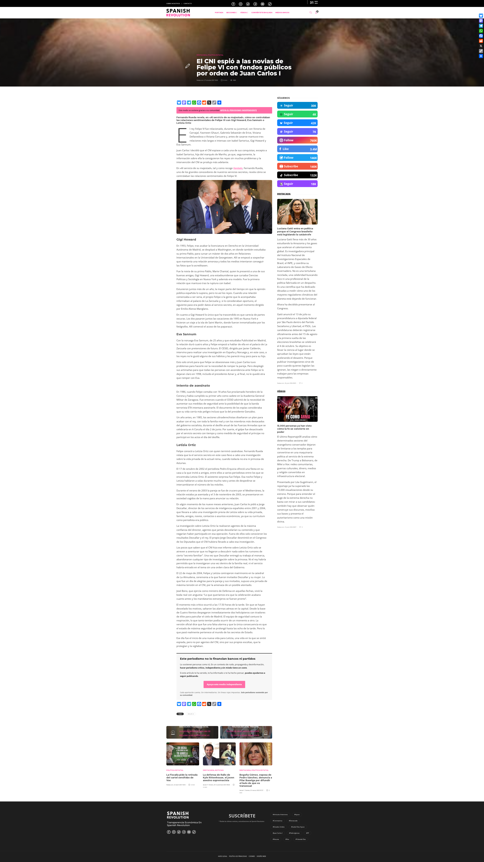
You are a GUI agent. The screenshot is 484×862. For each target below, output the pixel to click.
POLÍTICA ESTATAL (215, 55)
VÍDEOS (243, 12)
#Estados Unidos (279, 827)
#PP (307, 833)
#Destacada (293, 821)
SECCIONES (231, 12)
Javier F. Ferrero (208, 785)
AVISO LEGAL (222, 856)
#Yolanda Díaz (301, 839)
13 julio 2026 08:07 (290, 527)
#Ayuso (297, 814)
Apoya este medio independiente (224, 684)
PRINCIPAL (254, 727)
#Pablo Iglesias (294, 833)
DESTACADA (202, 55)
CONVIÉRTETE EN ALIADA (261, 12)
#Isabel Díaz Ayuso (298, 827)
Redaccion (200, 80)
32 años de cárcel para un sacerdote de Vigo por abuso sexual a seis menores (242, 735)
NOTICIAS (219, 770)
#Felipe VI (191, 714)
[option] (182, 763)
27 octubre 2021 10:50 (211, 80)
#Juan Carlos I (277, 833)
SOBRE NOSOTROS (173, 3)
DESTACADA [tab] (284, 193)
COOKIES (252, 856)
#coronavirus (277, 821)
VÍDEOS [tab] (281, 391)
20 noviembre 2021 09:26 (222, 785)
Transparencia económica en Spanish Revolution (184, 824)
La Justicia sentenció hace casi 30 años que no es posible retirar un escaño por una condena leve (194, 735)
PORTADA (219, 12)
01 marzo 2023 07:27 (256, 790)
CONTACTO (188, 3)
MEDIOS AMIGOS (282, 12)
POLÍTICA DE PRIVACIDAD (238, 856)
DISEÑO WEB (261, 856)
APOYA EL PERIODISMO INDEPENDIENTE (238, 110)
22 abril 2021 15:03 (179, 785)
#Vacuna (276, 839)
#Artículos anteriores (280, 814)
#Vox (287, 839)
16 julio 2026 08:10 (290, 383)
